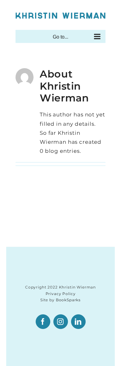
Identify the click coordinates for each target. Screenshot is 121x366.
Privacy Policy (61, 293)
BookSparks (68, 300)
